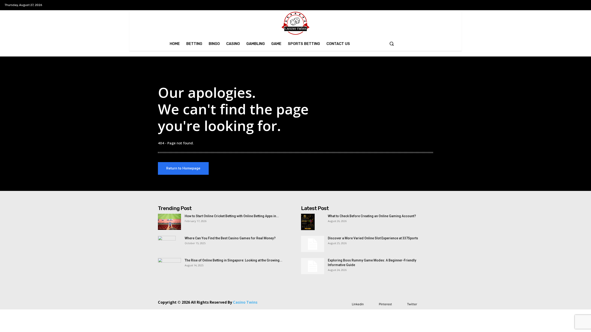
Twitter (412, 304)
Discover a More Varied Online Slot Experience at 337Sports (373, 238)
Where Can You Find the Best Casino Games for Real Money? (230, 238)
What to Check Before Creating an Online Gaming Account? (372, 216)
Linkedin (358, 304)
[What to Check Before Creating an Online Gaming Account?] (308, 222)
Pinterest (385, 304)
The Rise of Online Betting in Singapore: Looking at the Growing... (233, 260)
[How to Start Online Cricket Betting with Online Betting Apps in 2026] (169, 222)
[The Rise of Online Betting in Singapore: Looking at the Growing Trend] (169, 266)
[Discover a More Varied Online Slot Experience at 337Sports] (312, 244)
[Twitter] (400, 304)
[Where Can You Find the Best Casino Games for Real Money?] (167, 244)
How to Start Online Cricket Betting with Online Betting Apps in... (232, 216)
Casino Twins (245, 302)
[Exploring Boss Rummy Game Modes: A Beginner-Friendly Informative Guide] (312, 266)
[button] (391, 43)
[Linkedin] (345, 304)
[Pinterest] (372, 304)
